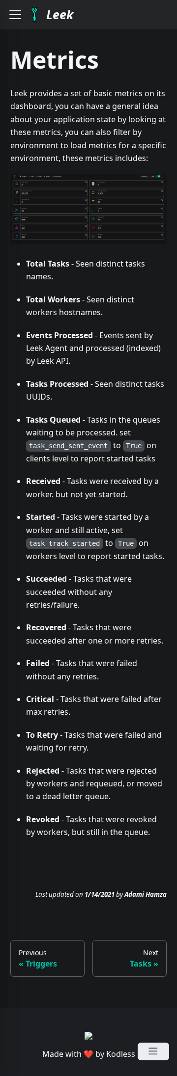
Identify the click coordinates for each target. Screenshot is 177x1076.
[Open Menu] (153, 1051)
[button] (15, 14)
